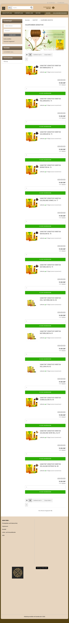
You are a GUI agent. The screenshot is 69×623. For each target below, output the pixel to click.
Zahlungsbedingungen (60, 13)
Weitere (38, 13)
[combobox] (37, 55)
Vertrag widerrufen (42, 567)
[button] (27, 55)
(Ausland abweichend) (55, 72)
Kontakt (4, 529)
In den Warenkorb (45, 93)
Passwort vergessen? (9, 41)
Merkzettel (61, 2)
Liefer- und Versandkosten (9, 532)
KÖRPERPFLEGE (19, 13)
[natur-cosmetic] (3, 7)
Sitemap (6, 61)
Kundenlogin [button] (51, 2)
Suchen (48, 13)
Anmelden (12, 35)
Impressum (5, 526)
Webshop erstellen (29, 616)
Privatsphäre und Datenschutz (9, 523)
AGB (3, 535)
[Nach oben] (64, 620)
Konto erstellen (7, 39)
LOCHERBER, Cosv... (9, 52)
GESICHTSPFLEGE (7, 13)
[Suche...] (31, 7)
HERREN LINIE (29, 13)
